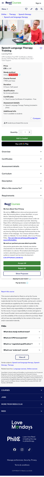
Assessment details (10, 166)
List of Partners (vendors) (13, 258)
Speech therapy (25, 14)
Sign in (38, 3)
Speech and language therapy (16, 17)
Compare (36, 118)
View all (22, 357)
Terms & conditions (22, 465)
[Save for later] (41, 48)
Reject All (22, 268)
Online (3, 14)
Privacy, (34, 460)
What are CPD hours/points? (15, 338)
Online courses (32, 369)
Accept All (22, 263)
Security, (27, 460)
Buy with (22, 144)
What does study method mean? (17, 332)
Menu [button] (4, 9)
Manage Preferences (15, 460)
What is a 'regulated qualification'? (18, 344)
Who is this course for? (12, 188)
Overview (6, 151)
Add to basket (22, 138)
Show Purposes (22, 273)
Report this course (7, 292)
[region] (22, 238)
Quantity (14, 132)
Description (7, 181)
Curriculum (7, 173)
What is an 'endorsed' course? (16, 350)
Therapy (12, 14)
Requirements (8, 195)
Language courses (19, 369)
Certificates (7, 159)
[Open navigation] (2, 3)
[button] (19, 75)
